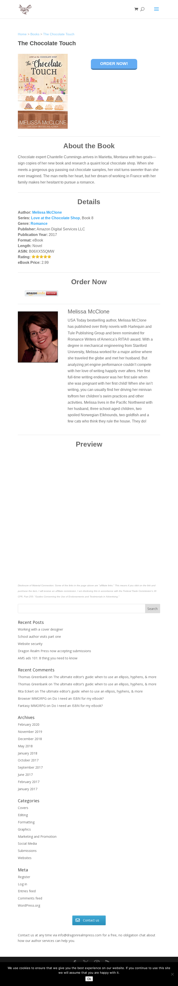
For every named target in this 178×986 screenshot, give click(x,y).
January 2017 (27, 789)
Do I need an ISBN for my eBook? (78, 698)
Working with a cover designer (40, 629)
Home (22, 34)
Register (24, 877)
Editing (23, 815)
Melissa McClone (47, 212)
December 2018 (30, 739)
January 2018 (27, 753)
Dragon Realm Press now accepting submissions (54, 651)
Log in (22, 884)
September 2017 (30, 767)
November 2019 (30, 731)
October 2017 (28, 760)
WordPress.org (29, 905)
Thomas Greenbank (33, 677)
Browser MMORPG (32, 698)
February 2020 (28, 724)
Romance (39, 224)
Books (34, 34)
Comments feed (30, 898)
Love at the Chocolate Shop (55, 218)
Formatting (26, 822)
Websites (25, 858)
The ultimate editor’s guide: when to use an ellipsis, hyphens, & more (104, 677)
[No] (172, 974)
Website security (30, 643)
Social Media (27, 843)
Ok (89, 979)
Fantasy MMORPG (32, 705)
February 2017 (28, 782)
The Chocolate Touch (58, 34)
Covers (23, 808)
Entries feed (27, 891)
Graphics (24, 829)
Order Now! (114, 63)
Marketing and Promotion (37, 836)
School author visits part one (39, 636)
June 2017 (25, 774)
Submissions (27, 850)
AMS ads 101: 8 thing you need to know (47, 658)
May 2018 (25, 746)
